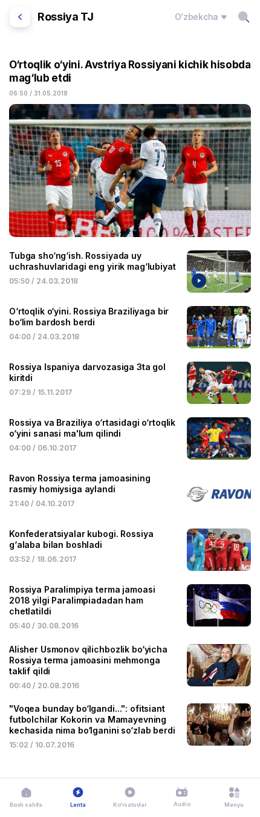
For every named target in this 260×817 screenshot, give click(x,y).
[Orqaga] (20, 17)
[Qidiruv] (243, 17)
